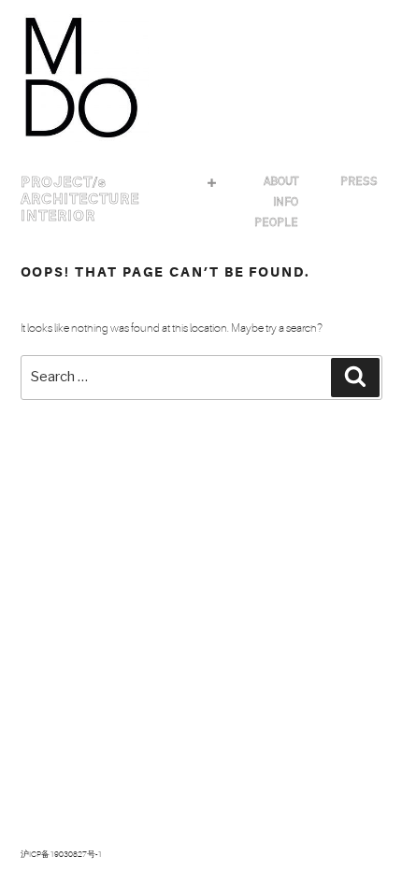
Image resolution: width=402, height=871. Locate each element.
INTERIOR (58, 215)
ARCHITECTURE (80, 199)
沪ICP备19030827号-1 (61, 854)
